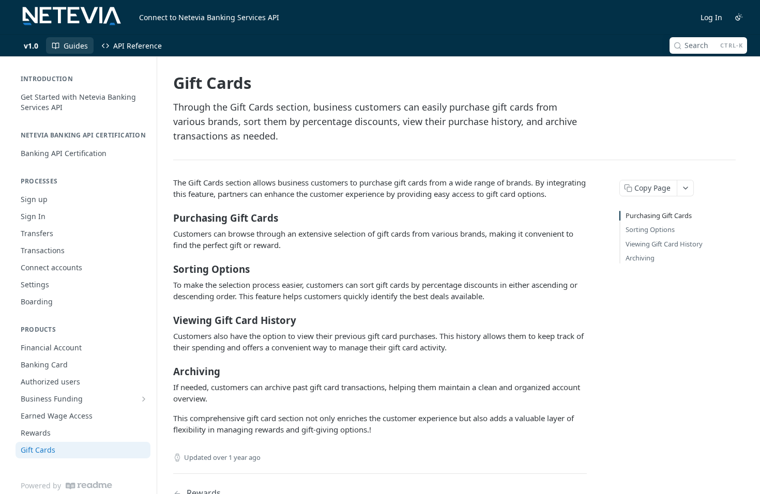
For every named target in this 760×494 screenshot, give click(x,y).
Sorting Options (650, 229)
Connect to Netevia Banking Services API (209, 17)
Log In (711, 17)
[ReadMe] (89, 485)
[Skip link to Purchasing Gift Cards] (166, 217)
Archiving (640, 258)
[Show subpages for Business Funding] (144, 399)
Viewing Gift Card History (664, 244)
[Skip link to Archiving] (166, 371)
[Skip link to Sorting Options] (166, 269)
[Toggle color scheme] (739, 17)
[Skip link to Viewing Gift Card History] (166, 320)
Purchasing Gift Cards (659, 215)
